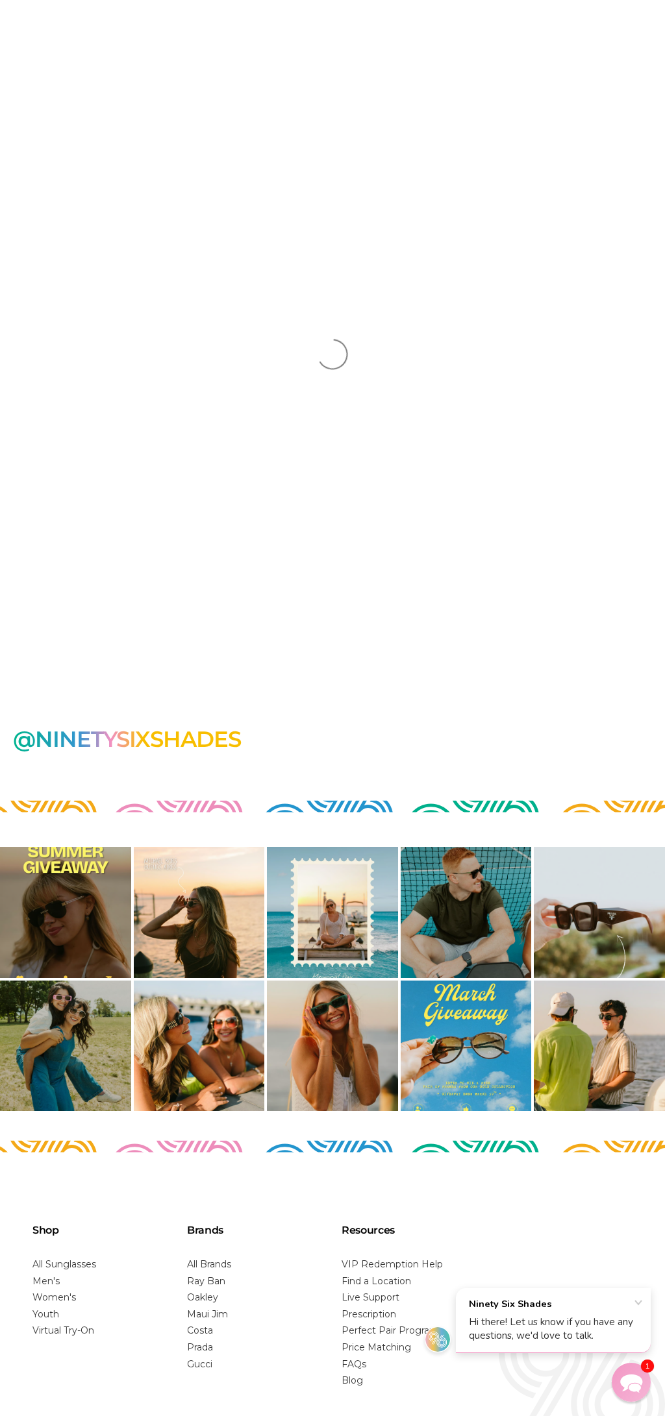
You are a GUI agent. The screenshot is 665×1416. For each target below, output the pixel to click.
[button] (631, 1382)
